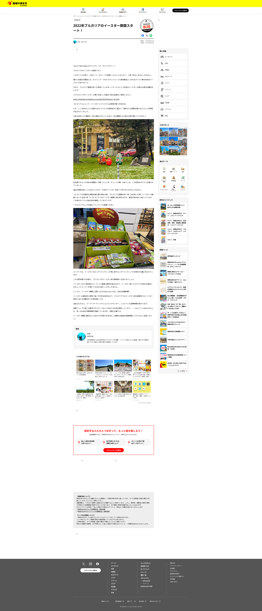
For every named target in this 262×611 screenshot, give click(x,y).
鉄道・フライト (173, 190)
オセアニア (168, 76)
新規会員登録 (146, 581)
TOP (74, 16)
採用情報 (172, 579)
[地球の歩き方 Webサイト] (17, 3)
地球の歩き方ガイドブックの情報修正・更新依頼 (94, 511)
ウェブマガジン (103, 12)
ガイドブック (142, 12)
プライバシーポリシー (176, 566)
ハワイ (167, 83)
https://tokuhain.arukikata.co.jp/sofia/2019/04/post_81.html (96, 99)
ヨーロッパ (80, 16)
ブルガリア (88, 16)
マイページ (146, 583)
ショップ (182, 190)
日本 (166, 116)
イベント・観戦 (164, 180)
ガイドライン (173, 571)
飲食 (164, 172)
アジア (167, 96)
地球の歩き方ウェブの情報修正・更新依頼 (91, 509)
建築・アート (173, 172)
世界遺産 (173, 181)
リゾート (168, 89)
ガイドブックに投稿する (177, 576)
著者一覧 (143, 575)
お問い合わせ (173, 582)
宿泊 (183, 172)
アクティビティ (164, 190)
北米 (166, 63)
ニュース (143, 572)
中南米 (167, 70)
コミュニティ (162, 12)
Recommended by (142, 402)
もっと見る (181, 371)
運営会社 (172, 563)
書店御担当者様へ (175, 574)
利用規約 (172, 568)
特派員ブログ (122, 12)
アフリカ (168, 109)
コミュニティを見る (180, 10)
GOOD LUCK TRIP (146, 586)
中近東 (167, 103)
